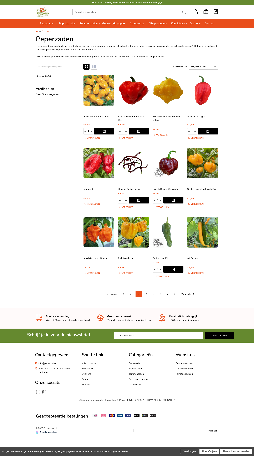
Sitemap (86, 384)
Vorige (113, 294)
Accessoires (137, 23)
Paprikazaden (67, 23)
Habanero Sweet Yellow (95, 116)
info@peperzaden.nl (49, 363)
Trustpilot (212, 430)
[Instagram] (44, 392)
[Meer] (56, 23)
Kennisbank (178, 23)
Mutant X (88, 189)
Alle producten (157, 23)
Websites (185, 355)
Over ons (195, 23)
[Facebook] (38, 392)
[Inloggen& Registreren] (195, 11)
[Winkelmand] (215, 11)
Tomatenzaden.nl (184, 368)
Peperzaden (47, 23)
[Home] (37, 31)
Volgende (186, 294)
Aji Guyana (192, 258)
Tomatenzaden (89, 23)
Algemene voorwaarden (91, 400)
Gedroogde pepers (114, 23)
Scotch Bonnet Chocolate (166, 189)
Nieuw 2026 (43, 76)
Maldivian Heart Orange (95, 258)
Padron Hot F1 (160, 258)
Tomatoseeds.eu (184, 374)
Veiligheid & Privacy (117, 400)
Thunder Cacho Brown (129, 189)
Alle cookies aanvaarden (236, 451)
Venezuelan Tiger (196, 116)
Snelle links (94, 355)
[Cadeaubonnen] (205, 11)
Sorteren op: (180, 66)
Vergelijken (93, 138)
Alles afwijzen (209, 451)
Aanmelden (219, 335)
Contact (209, 23)
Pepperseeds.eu (184, 363)
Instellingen (189, 451)
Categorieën (141, 355)
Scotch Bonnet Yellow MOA (201, 189)
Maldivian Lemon (126, 258)
